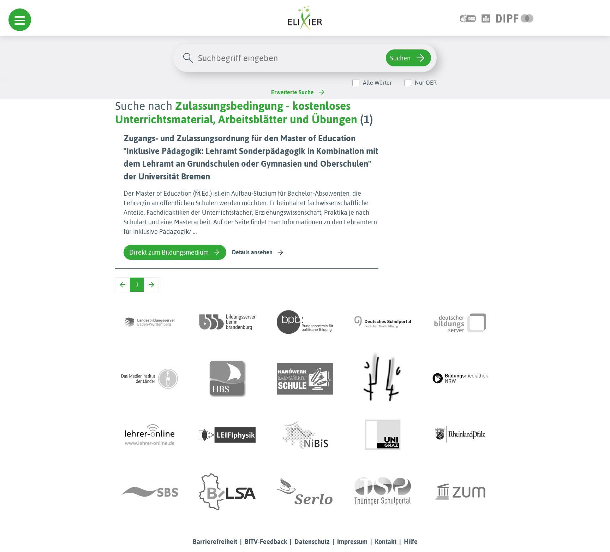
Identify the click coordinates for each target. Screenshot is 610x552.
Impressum (352, 541)
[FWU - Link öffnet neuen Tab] (149, 378)
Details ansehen (252, 252)
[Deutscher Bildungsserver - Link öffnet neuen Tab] (460, 322)
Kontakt (385, 541)
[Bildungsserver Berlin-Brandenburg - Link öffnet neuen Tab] (227, 322)
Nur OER (426, 82)
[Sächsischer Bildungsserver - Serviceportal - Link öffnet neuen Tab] (149, 491)
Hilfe (411, 541)
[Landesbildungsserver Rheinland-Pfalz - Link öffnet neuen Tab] (460, 435)
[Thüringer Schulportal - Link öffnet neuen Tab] (382, 491)
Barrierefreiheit (215, 541)
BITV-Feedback (266, 541)
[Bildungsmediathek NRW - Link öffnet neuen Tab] (460, 378)
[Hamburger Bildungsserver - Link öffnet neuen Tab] (227, 378)
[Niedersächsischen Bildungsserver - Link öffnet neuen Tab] (305, 435)
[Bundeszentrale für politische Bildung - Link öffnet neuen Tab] (305, 322)
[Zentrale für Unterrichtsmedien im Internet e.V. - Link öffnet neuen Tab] (460, 491)
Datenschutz (312, 541)
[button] (19, 19)
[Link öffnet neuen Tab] (515, 18)
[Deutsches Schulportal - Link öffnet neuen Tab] (382, 322)
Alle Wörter (377, 82)
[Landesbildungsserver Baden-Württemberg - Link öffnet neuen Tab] (149, 322)
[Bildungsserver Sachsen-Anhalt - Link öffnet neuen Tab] (227, 491)
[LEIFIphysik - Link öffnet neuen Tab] (227, 435)
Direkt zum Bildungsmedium (169, 252)
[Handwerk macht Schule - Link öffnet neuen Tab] (305, 378)
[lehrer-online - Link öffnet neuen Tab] (149, 435)
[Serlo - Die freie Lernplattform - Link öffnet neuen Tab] (305, 491)
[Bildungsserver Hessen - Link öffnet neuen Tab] (382, 378)
